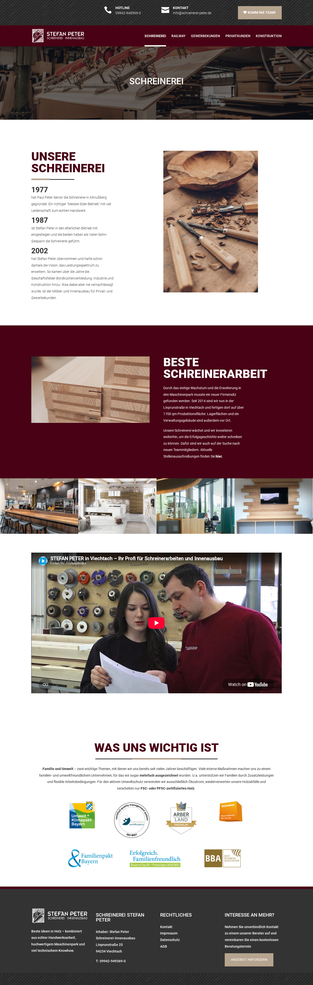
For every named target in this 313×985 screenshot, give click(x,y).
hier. (219, 456)
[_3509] (39, 533)
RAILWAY (178, 36)
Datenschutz (170, 940)
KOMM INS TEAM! (262, 12)
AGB (163, 946)
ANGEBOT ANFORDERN (249, 960)
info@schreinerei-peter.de (192, 13)
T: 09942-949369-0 (111, 961)
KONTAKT (181, 8)
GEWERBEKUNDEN (205, 36)
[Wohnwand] (274, 533)
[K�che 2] (117, 533)
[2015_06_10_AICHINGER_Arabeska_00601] (195, 533)
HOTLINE (122, 8)
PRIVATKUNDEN (237, 36)
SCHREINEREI (155, 36)
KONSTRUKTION (269, 36)
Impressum (169, 933)
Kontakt (166, 927)
